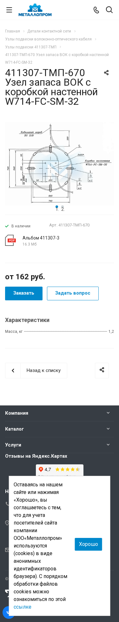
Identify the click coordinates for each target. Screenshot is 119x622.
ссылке (22, 607)
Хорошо (88, 544)
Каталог (14, 429)
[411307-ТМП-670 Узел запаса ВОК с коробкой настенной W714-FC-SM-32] (59, 163)
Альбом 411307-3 (41, 237)
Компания (16, 413)
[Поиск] (109, 10)
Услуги (13, 445)
